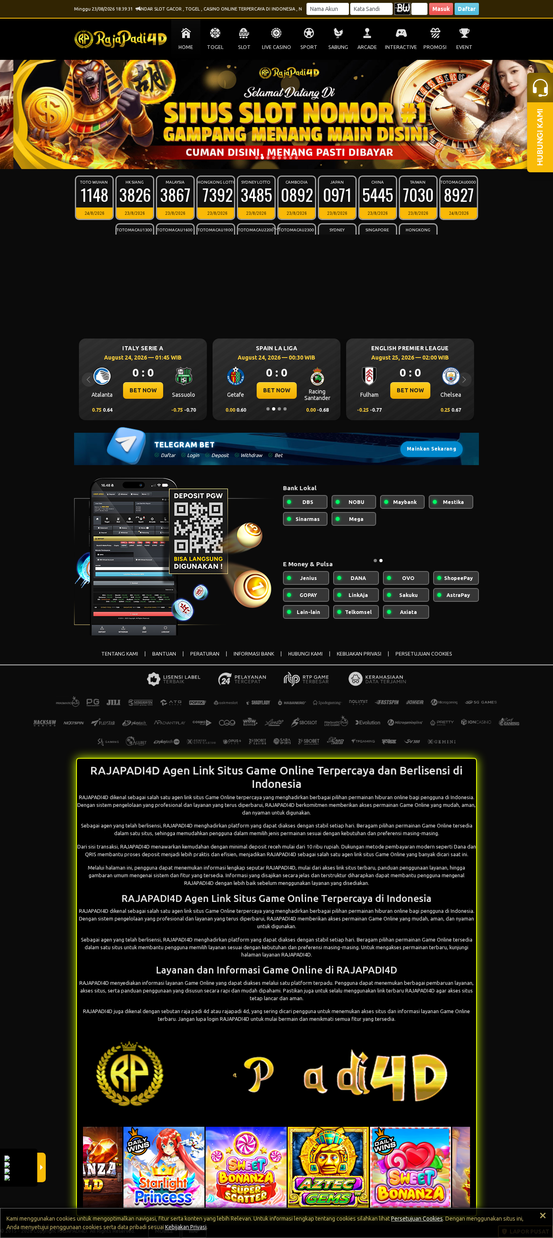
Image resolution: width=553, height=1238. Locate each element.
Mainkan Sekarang (431, 448)
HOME (186, 47)
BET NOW (143, 390)
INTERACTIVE (401, 47)
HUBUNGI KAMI (305, 653)
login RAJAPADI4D (228, 1019)
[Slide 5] (279, 157)
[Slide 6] (285, 157)
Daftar (467, 9)
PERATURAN (204, 653)
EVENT (464, 47)
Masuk (441, 9)
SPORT (308, 47)
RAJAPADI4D (178, 825)
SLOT (244, 47)
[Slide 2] (262, 157)
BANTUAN (164, 653)
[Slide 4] (273, 157)
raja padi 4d (195, 1011)
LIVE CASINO (276, 47)
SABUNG (338, 47)
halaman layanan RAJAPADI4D (276, 954)
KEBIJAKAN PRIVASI (359, 653)
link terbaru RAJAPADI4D (406, 990)
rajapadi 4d (235, 1011)
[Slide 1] (256, 157)
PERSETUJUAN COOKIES (424, 653)
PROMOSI (435, 47)
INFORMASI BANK (254, 653)
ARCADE (367, 47)
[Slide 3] (268, 157)
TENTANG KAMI (119, 653)
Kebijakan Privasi (185, 1227)
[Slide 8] (296, 157)
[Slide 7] (290, 157)
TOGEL (215, 47)
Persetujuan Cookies (417, 1218)
